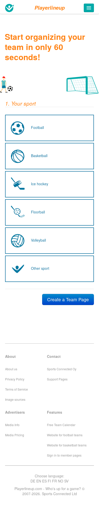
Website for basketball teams (67, 445)
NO (60, 480)
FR (54, 480)
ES (44, 480)
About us (11, 369)
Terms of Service (16, 389)
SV (66, 480)
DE (32, 480)
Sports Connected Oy (61, 369)
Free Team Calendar (61, 425)
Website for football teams (64, 435)
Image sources (15, 399)
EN (38, 480)
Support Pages (57, 379)
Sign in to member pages (64, 455)
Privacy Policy (14, 379)
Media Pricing (14, 435)
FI (49, 480)
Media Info (12, 425)
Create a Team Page (68, 299)
